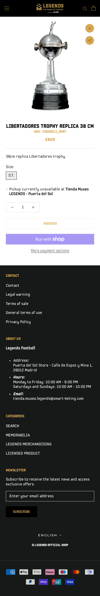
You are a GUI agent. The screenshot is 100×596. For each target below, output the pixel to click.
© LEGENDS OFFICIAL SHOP (50, 545)
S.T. (11, 175)
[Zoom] (89, 28)
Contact (12, 286)
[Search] (85, 8)
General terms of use (24, 313)
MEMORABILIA (18, 435)
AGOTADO (50, 223)
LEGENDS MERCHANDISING (29, 444)
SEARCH (12, 426)
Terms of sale (17, 304)
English (47, 535)
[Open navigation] (6, 8)
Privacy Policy (18, 322)
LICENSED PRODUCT (23, 453)
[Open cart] (94, 8)
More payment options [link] (50, 251)
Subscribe (21, 512)
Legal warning (18, 295)
